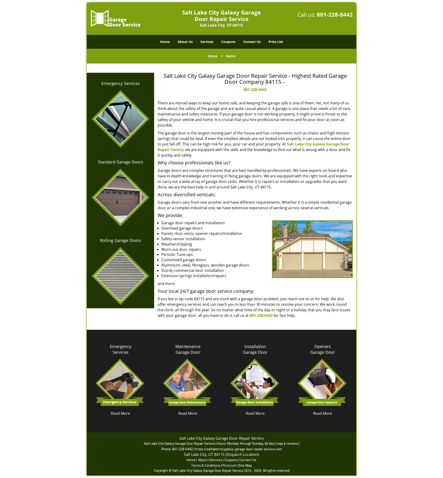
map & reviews (287, 443)
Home (165, 41)
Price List (276, 41)
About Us (185, 41)
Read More (120, 413)
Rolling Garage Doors (120, 240)
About (202, 460)
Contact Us (252, 41)
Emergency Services (120, 83)
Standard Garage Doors (120, 162)
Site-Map (245, 465)
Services (207, 41)
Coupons (228, 41)
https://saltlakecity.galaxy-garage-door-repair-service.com (238, 449)
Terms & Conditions (205, 465)
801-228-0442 (335, 14)
